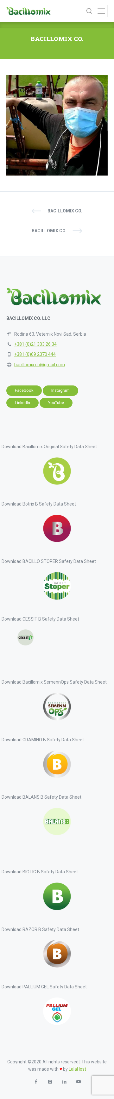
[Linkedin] (64, 1081)
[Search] (89, 11)
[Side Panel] (101, 11)
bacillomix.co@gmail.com (39, 364)
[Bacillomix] (28, 11)
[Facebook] (35, 1081)
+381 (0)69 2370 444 (35, 354)
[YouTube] (78, 1081)
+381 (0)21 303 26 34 (35, 344)
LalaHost (77, 1069)
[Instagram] (50, 1081)
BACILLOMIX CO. (65, 210)
